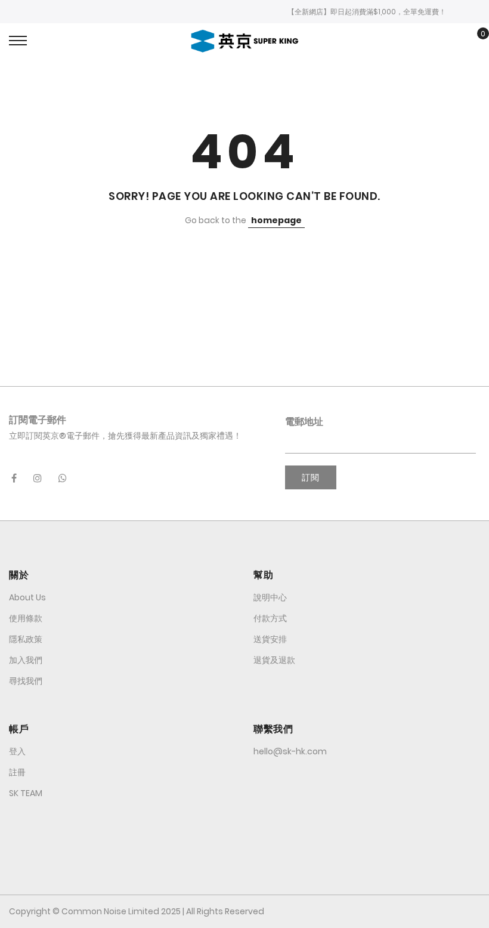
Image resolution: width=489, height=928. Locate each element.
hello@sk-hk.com (290, 751)
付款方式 (270, 618)
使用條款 (25, 618)
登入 (17, 751)
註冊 (17, 772)
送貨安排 (270, 639)
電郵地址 (304, 421)
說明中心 (270, 597)
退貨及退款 (274, 660)
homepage (276, 220)
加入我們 (25, 660)
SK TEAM (25, 793)
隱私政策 (25, 639)
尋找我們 (25, 681)
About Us (27, 597)
